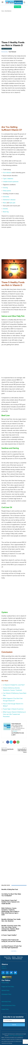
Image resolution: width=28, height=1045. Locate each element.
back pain (12, 202)
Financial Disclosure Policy (8, 1005)
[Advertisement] (14, 26)
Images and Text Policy (7, 986)
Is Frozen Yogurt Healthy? (9, 935)
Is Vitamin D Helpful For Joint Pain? (14, 685)
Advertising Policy (6, 1001)
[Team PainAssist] (7, 729)
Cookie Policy (5, 1009)
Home (2, 11)
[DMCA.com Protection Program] (6, 977)
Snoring (5, 187)
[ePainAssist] (14, 2)
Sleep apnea (7, 190)
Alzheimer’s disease (9, 199)
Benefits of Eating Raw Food (9, 889)
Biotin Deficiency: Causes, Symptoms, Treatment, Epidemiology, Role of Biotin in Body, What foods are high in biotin (10, 911)
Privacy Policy (5, 982)
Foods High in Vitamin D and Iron (13, 709)
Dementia (6, 196)
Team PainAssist (12, 51)
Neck (4, 202)
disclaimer (15, 731)
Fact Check (17, 6)
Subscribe (14, 1024)
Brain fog (6, 211)
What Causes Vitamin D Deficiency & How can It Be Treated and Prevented (14, 714)
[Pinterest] (14, 742)
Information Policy (6, 994)
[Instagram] (7, 972)
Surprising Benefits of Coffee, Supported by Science (22, 751)
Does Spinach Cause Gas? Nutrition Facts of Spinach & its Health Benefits (10, 902)
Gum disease (7, 172)
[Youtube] (15, 972)
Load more (13, 951)
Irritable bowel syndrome (10, 181)
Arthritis (5, 208)
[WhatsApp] (18, 742)
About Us (3, 966)
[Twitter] (11, 742)
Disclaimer (16, 1035)
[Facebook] (7, 742)
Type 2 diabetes (8, 178)
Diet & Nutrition (8, 11)
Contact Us (4, 968)
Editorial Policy (5, 990)
